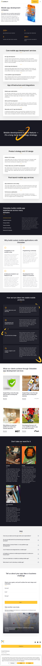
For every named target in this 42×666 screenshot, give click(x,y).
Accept (29, 663)
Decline (21, 663)
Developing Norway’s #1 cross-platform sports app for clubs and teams (30, 427)
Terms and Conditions (5, 654)
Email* (6, 591)
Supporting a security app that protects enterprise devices (10, 394)
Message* (7, 595)
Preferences (12, 663)
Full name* (7, 588)
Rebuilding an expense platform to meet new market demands (9, 427)
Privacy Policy (4, 652)
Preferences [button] (22, 660)
